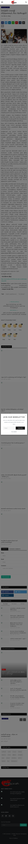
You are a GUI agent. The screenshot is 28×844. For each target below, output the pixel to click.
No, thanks (14, 431)
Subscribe (20, 428)
